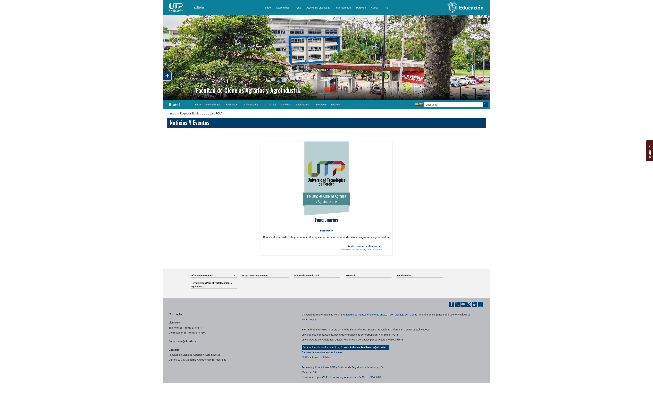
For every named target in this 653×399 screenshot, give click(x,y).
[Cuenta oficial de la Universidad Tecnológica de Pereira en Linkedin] (474, 304)
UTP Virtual (270, 104)
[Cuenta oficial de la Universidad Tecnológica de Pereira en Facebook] (451, 304)
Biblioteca (320, 104)
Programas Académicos (255, 275)
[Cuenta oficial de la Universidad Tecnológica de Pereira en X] (457, 304)
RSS (386, 7)
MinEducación (310, 319)
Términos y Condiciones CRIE (319, 367)
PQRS (298, 7)
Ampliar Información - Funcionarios (365, 246)
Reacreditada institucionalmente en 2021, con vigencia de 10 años (379, 314)
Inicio (268, 7)
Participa (361, 7)
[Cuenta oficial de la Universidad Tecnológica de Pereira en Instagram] (468, 304)
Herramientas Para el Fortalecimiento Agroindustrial (211, 285)
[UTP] (176, 7)
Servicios (286, 104)
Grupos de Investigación (307, 275)
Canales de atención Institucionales (322, 352)
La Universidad (250, 104)
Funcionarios (326, 219)
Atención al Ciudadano (318, 7)
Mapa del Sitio (310, 372)
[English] (421, 104)
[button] (484, 21)
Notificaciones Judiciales (316, 357)
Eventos (335, 104)
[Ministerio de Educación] (447, 7)
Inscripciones (213, 104)
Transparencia (343, 7)
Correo (374, 7)
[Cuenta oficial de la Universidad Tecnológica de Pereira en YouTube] (463, 304)
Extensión (351, 275)
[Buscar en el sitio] (485, 104)
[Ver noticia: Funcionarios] (326, 178)
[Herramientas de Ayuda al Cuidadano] (480, 304)
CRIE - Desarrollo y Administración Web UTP (347, 377)
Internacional (303, 104)
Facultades (231, 104)
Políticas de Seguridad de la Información (360, 367)
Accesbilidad (282, 7)
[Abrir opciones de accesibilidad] (167, 76)
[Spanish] (417, 104)
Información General (202, 275)
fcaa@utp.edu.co (187, 341)
